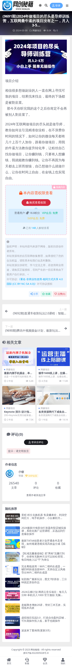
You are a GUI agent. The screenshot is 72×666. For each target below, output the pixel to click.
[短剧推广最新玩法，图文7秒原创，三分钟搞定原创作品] (12, 582)
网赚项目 (36, 30)
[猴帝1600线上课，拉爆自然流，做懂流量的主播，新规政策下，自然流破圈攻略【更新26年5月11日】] (53, 357)
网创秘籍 (35, 649)
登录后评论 (37, 442)
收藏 (48, 294)
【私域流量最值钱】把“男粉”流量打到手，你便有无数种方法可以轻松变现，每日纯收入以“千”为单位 (43, 556)
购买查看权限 (37, 202)
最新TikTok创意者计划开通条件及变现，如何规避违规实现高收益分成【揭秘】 (43, 544)
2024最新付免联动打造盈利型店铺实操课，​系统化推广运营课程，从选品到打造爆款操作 (43, 531)
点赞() (61, 294)
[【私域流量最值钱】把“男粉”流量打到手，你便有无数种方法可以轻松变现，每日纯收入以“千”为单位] (12, 557)
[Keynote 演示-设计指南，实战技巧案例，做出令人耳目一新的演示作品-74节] (18, 395)
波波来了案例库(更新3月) (35, 630)
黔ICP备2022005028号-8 (36, 653)
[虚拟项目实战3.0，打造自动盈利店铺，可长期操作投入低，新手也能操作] (12, 621)
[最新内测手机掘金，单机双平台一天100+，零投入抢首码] (18, 357)
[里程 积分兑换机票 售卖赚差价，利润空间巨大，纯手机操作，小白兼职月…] (12, 518)
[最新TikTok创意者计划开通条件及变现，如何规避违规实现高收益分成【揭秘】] (12, 544)
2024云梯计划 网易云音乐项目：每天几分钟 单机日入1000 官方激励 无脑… (44, 593)
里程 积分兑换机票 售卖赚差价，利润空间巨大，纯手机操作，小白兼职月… (44, 516)
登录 (57, 5)
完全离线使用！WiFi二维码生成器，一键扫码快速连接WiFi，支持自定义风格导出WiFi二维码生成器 (43, 569)
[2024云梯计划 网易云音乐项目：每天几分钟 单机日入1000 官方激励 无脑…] (12, 595)
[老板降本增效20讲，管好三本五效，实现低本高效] (12, 608)
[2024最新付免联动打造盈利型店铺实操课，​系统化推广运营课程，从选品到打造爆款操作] (12, 531)
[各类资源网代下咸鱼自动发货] (53, 395)
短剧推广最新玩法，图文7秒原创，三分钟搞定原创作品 (44, 580)
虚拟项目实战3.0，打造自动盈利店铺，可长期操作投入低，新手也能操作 (43, 619)
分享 (35, 294)
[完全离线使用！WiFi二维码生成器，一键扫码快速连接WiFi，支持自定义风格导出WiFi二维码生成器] (12, 570)
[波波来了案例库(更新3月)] (12, 634)
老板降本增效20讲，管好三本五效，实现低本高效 (43, 606)
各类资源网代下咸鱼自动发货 (53, 413)
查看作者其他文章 (36, 495)
